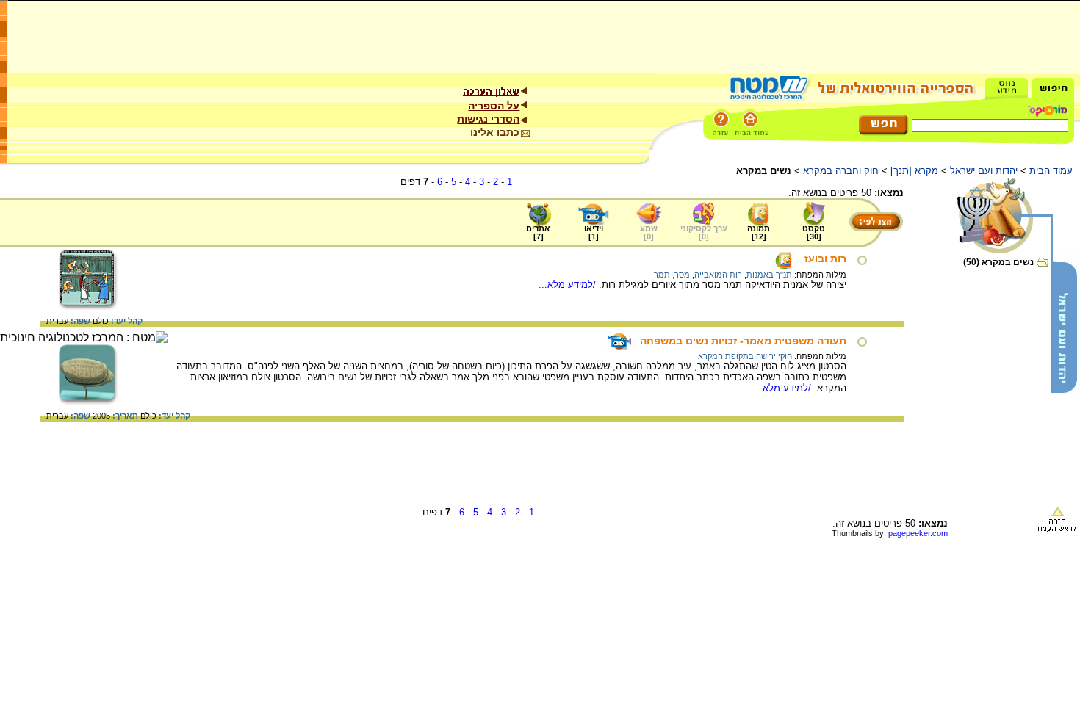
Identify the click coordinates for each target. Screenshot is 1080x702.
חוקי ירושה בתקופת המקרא (745, 356)
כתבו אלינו (494, 132)
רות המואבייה (718, 274)
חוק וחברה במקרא (841, 170)
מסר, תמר (672, 274)
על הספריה (493, 106)
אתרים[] (538, 232)
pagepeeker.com (918, 533)
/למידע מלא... (569, 284)
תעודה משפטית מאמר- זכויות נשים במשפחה (743, 341)
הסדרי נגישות (488, 119)
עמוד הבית (1051, 170)
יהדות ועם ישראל (984, 170)
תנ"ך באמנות (769, 274)
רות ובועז (825, 258)
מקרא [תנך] (914, 170)
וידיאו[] (593, 232)
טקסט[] (813, 232)
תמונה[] (758, 232)
